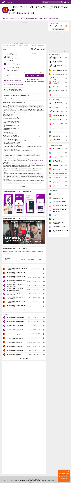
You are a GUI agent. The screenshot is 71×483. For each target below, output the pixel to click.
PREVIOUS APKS (41, 45)
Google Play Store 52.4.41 (58, 70)
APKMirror (9, 2)
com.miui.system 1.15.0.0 (58, 132)
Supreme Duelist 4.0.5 (58, 165)
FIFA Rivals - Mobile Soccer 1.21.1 (60, 194)
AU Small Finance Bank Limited (23, 13)
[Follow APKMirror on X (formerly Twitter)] (50, 26)
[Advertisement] (24, 32)
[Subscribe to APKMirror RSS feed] (66, 26)
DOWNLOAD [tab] (5, 45)
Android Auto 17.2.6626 (58, 119)
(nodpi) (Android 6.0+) (50, 18)
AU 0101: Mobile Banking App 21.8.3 (15, 329)
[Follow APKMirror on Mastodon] (56, 26)
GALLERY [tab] (26, 45)
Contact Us (49, 480)
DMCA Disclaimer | (43, 480)
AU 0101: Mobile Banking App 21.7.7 (15, 334)
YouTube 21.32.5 (56, 95)
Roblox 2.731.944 (57, 86)
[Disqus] (24, 418)
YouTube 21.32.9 (56, 177)
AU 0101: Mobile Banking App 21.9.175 (15, 321)
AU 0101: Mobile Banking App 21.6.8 (15, 342)
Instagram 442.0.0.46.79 (58, 115)
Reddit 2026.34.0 (56, 169)
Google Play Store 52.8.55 (58, 173)
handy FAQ (29, 251)
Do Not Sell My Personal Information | (30, 480)
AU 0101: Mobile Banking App (29, 18)
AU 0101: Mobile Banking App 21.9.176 (15, 317)
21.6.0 (40, 18)
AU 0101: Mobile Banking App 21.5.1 (15, 350)
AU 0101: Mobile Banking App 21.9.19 (15, 325)
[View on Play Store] (38, 49)
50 (13, 84)
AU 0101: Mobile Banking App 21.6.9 (15, 338)
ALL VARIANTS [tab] (33, 45)
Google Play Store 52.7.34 (58, 74)
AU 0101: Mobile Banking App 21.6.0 (15, 346)
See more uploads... (24, 309)
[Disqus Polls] (24, 382)
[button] (32, 49)
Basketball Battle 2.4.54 (58, 198)
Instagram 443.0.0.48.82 (58, 156)
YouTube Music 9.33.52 (58, 123)
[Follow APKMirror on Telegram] (61, 26)
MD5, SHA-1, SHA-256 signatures (14, 80)
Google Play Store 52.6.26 (58, 90)
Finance (5, 49)
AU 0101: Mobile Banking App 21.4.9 (15, 354)
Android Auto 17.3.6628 (58, 111)
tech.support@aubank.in (37, 160)
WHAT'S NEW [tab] (12, 45)
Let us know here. (38, 479)
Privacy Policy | (19, 480)
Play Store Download (35, 75)
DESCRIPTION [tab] (19, 45)
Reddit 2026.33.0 (56, 136)
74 (12, 56)
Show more (23, 186)
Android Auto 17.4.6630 (58, 128)
